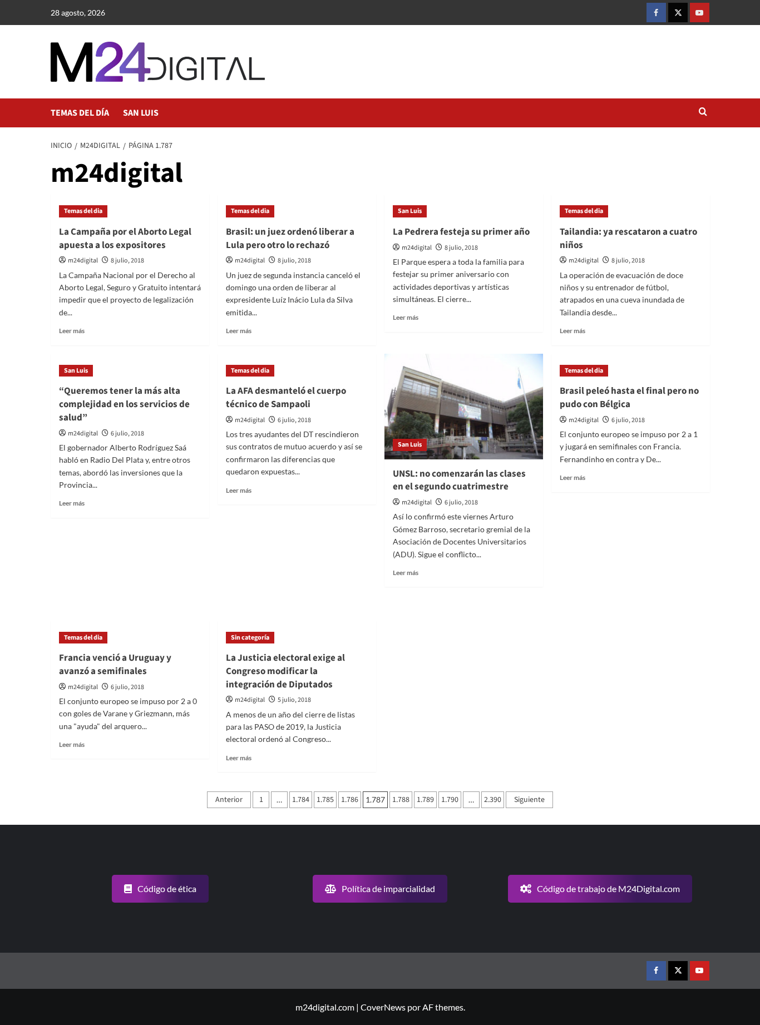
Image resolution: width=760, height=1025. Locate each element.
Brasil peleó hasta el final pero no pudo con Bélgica (629, 397)
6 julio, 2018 (127, 433)
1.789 (425, 799)
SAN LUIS (141, 113)
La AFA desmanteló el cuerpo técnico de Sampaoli (286, 397)
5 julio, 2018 (294, 700)
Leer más (72, 330)
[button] (703, 112)
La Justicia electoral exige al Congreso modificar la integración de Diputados (285, 671)
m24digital (83, 260)
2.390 (492, 799)
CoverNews (383, 1007)
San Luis (410, 211)
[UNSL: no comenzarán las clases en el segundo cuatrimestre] (463, 406)
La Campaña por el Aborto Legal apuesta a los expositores (125, 238)
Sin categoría (250, 637)
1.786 (349, 799)
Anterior (229, 799)
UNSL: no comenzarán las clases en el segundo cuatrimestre (459, 480)
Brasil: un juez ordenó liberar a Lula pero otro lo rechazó (290, 238)
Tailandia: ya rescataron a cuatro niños (628, 238)
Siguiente (529, 799)
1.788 (400, 799)
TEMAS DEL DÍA (80, 113)
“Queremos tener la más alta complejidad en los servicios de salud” (124, 404)
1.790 (449, 799)
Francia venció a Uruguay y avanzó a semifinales (115, 664)
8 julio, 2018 (127, 260)
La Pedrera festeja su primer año (461, 232)
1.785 (325, 799)
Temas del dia (83, 211)
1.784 (300, 799)
